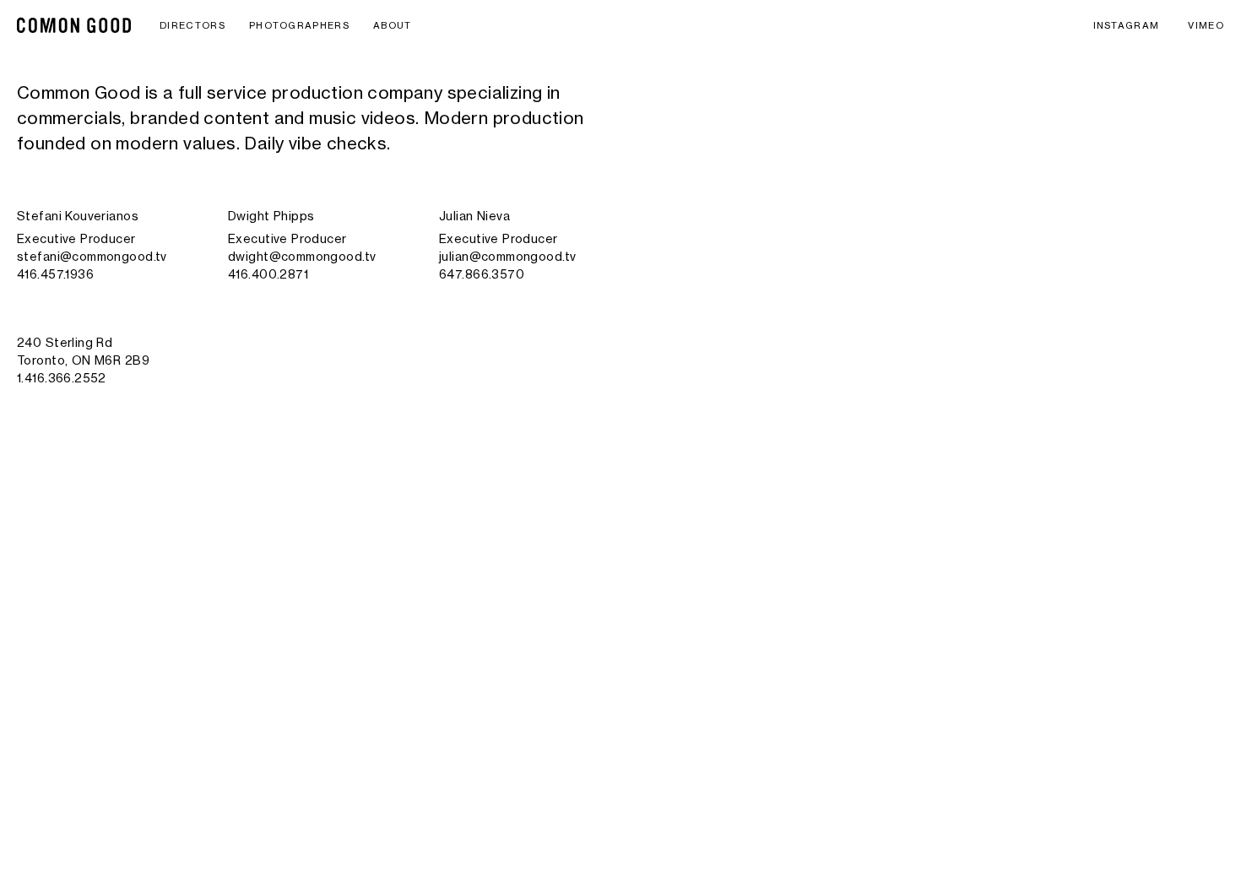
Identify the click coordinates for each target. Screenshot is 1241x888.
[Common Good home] (74, 25)
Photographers (299, 25)
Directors (192, 25)
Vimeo (1206, 25)
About (392, 25)
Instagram (1126, 25)
